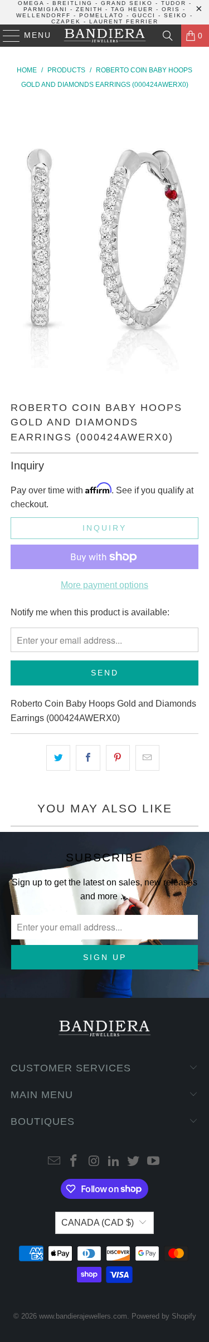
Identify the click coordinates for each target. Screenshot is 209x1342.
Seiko (175, 15)
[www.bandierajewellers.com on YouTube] (153, 1162)
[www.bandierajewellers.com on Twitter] (133, 1162)
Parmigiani (45, 9)
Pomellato (101, 15)
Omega (31, 3)
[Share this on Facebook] (88, 758)
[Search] (167, 36)
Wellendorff (43, 15)
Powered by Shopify (164, 1316)
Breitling (72, 3)
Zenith (89, 9)
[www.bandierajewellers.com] (104, 36)
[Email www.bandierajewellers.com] (54, 1162)
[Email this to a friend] (147, 758)
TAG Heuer (132, 9)
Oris (171, 9)
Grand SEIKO (127, 3)
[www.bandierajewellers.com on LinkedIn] (114, 1162)
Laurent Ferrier (123, 21)
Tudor (173, 3)
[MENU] (6, 36)
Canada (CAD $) (97, 1222)
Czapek (66, 21)
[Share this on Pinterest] (118, 758)
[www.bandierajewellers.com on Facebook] (74, 1162)
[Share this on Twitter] (58, 758)
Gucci (143, 15)
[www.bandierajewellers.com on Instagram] (94, 1162)
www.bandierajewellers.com (83, 1316)
